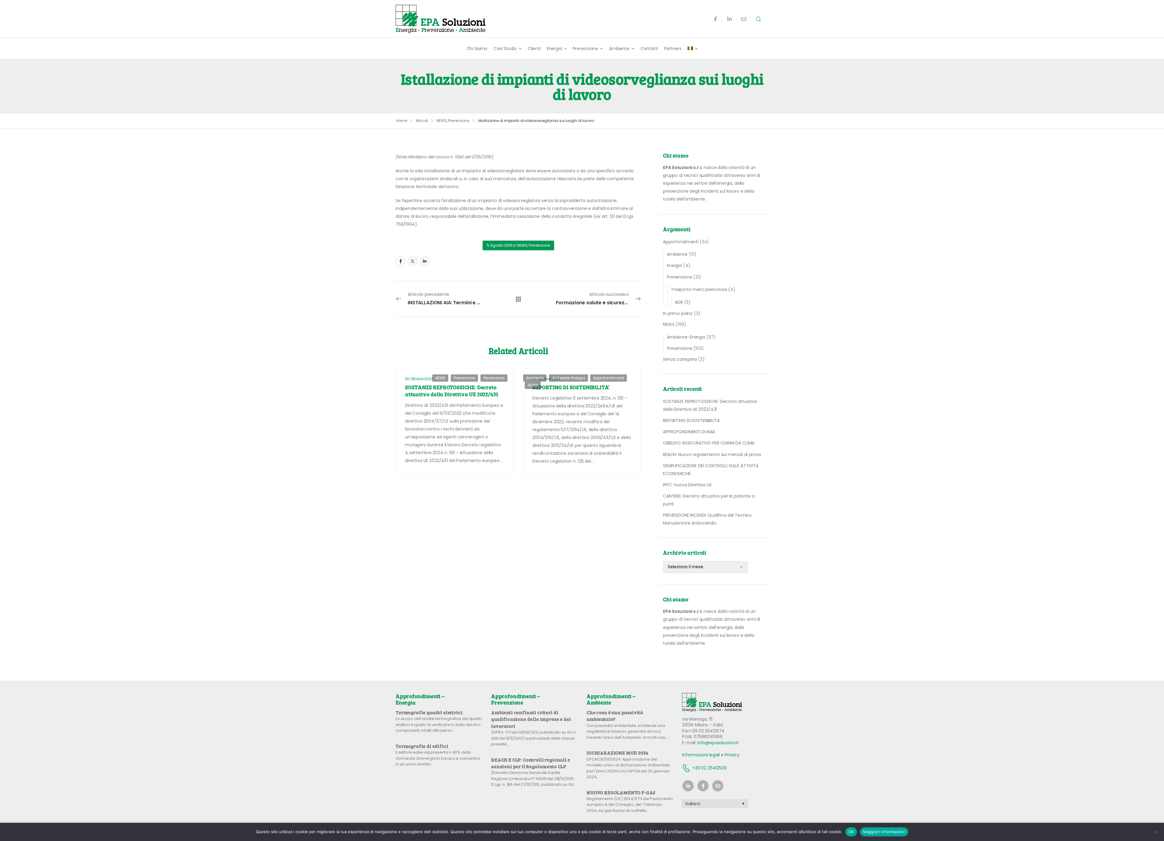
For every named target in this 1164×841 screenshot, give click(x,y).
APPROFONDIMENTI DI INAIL (689, 432)
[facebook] (715, 19)
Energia (554, 49)
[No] (1156, 832)
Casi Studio (505, 49)
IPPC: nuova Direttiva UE (687, 485)
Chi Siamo (477, 49)
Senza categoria (680, 359)
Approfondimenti (680, 242)
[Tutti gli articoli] (518, 299)
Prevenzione (585, 49)
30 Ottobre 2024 (419, 378)
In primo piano (678, 313)
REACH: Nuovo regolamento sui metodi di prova (712, 454)
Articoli (422, 120)
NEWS (441, 120)
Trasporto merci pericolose (699, 289)
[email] (744, 19)
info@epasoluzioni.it (718, 743)
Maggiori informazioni (884, 831)
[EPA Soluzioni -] (441, 19)
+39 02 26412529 (709, 768)
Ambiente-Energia (686, 337)
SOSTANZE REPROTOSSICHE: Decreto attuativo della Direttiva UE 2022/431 (451, 390)
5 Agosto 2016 (499, 245)
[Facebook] (400, 261)
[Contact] (687, 768)
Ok (851, 831)
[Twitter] (412, 261)
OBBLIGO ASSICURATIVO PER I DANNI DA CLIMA (708, 443)
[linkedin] (729, 19)
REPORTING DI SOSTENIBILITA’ (691, 420)
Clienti (534, 49)
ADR (679, 302)
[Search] (759, 19)
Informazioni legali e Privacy (711, 755)
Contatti (649, 49)
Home (401, 120)
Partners (672, 49)
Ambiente (619, 49)
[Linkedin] (425, 261)
